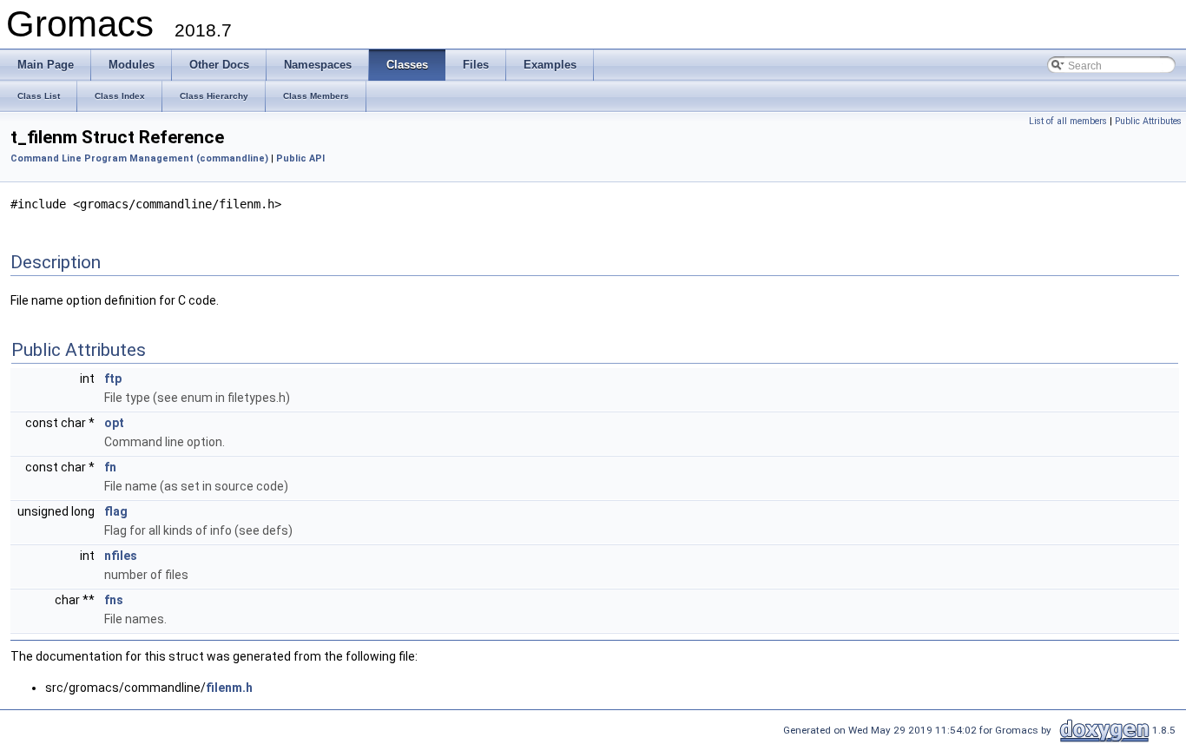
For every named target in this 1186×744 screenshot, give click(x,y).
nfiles (120, 556)
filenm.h (229, 688)
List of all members (1068, 121)
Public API (300, 158)
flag (116, 511)
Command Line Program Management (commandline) (139, 158)
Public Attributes (1148, 121)
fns (113, 600)
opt (114, 423)
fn (110, 467)
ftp (113, 378)
